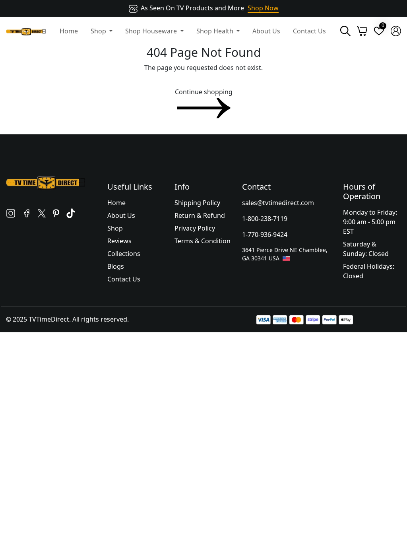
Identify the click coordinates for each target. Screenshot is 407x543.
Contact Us (309, 31)
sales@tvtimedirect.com (278, 202)
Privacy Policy (194, 228)
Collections (123, 253)
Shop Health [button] (215, 31)
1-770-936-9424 (264, 234)
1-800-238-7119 (264, 218)
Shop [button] (99, 31)
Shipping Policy (197, 202)
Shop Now (263, 8)
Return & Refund (199, 215)
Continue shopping (204, 91)
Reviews (119, 241)
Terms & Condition (202, 241)
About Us (266, 31)
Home (69, 31)
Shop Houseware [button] (151, 31)
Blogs (115, 266)
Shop (115, 228)
